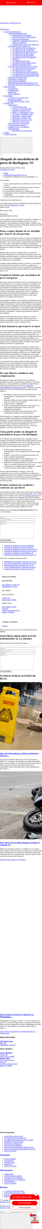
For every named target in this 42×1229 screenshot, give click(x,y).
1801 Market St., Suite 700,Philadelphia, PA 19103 (11, 585)
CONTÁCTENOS (10, 134)
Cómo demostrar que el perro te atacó (16, 189)
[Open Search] (16, 145)
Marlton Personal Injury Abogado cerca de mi (18, 565)
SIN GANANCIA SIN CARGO (18, 123)
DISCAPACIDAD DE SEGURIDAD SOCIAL (24, 85)
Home (6, 173)
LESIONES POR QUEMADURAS (24, 37)
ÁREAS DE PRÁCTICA (12, 32)
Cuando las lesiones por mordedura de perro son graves (22, 187)
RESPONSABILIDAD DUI (21, 65)
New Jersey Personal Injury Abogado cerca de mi (20, 563)
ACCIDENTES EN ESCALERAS (23, 68)
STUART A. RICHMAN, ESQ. (22, 114)
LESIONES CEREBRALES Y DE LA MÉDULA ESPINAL (25, 42)
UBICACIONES (9, 87)
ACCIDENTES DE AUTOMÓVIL (24, 48)
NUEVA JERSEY (14, 94)
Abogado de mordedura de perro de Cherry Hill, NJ (20, 549)
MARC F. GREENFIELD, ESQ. (23, 112)
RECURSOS (8, 96)
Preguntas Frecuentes (15, 99)
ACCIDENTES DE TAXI (21, 61)
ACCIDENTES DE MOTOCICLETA (25, 52)
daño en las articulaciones (20, 39)
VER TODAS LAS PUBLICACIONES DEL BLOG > (18, 1031)
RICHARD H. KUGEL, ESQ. (22, 120)
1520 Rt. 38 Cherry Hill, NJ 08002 (7, 1054)
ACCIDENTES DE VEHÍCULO (19, 46)
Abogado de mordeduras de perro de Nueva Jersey (20, 551)
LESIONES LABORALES (17, 79)
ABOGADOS (13, 105)
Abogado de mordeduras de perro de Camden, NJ (20, 555)
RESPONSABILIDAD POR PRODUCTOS (23, 83)
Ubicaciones (5, 1155)
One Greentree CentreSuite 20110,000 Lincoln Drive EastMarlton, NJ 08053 (10, 609)
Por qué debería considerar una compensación (19, 191)
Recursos (3, 1187)
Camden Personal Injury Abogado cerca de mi (19, 569)
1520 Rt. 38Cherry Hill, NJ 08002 (9, 599)
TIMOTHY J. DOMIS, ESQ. (21, 118)
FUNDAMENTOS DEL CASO (18, 101)
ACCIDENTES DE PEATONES (23, 55)
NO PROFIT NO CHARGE (13, 1178)
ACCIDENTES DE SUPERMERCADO (25, 76)
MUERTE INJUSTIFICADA (18, 77)
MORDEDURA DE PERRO (21, 35)
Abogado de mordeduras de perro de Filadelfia (19, 546)
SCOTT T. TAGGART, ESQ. (22, 109)
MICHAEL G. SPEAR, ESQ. (22, 116)
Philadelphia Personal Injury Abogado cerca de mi (20, 562)
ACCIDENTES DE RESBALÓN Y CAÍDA (23, 66)
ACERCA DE (8, 103)
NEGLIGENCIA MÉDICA (17, 81)
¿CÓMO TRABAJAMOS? (17, 125)
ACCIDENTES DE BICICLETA (23, 54)
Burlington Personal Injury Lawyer (15, 175)
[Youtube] (15, 1128)
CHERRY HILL (13, 90)
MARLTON (12, 92)
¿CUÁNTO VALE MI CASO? (18, 98)
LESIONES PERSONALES (17, 33)
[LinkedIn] (15, 1097)
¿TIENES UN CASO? (7, 170)
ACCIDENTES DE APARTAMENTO (25, 72)
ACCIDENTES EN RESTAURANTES (25, 74)
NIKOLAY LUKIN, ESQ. (21, 121)
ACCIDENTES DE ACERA (21, 70)
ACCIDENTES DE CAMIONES (23, 50)
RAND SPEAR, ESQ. (19, 107)
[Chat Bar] (21, 3)
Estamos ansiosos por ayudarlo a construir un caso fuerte (22, 196)
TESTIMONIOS (13, 129)
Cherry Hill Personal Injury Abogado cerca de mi (20, 567)
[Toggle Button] (1, 154)
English (6, 132)
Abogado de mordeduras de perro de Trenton (18, 547)
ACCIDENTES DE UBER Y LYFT (24, 63)
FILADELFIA (13, 88)
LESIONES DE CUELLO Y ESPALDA (25, 44)
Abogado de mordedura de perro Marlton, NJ (18, 553)
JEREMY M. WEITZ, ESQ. (21, 110)
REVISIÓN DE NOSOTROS (22, 131)
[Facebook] (15, 1081)
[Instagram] (15, 1113)
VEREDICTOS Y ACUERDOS (18, 127)
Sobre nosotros (6, 1170)
